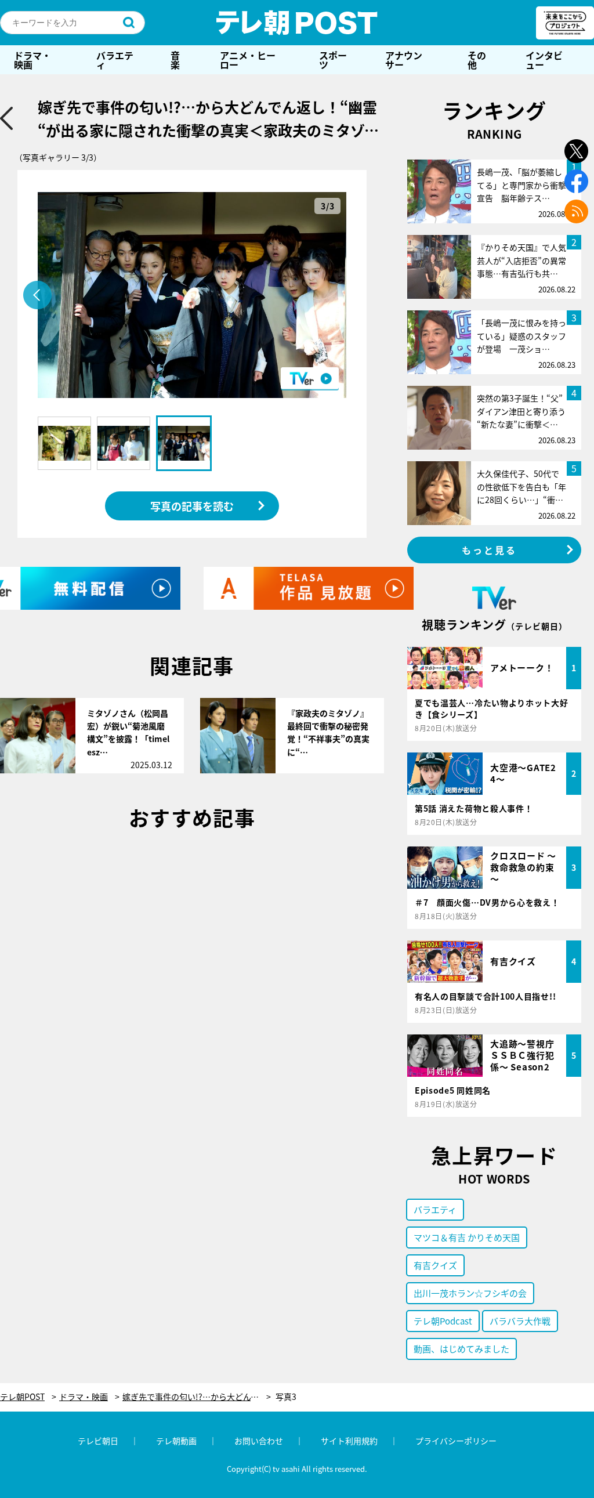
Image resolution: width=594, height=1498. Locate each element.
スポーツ (333, 59)
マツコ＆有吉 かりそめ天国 (467, 1237)
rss (576, 211)
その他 (477, 59)
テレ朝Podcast (443, 1321)
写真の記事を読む (192, 505)
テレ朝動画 (176, 1440)
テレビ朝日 (98, 1440)
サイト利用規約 (349, 1440)
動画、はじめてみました (461, 1349)
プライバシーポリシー (456, 1440)
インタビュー (544, 59)
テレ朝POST (297, 22)
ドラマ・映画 (32, 59)
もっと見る (489, 550)
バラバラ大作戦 (520, 1321)
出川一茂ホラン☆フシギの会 (470, 1293)
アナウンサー (403, 59)
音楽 (175, 59)
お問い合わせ (258, 1440)
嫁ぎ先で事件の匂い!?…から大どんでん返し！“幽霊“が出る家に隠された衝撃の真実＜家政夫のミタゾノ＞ (196, 1397)
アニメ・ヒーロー (248, 59)
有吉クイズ (435, 1265)
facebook (576, 181)
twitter (576, 151)
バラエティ (114, 59)
